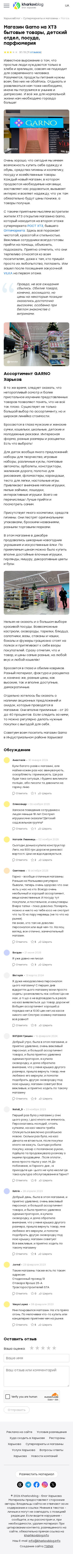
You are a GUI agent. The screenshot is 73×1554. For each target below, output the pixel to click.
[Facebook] (36, 1485)
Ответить (22, 793)
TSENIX (48, 1546)
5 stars (54, 1347)
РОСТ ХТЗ (35, 226)
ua (67, 5)
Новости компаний (44, 1456)
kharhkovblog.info (36, 1535)
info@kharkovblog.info (44, 1541)
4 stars (49, 1347)
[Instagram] (45, 1485)
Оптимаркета (14, 230)
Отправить (17, 1410)
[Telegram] (28, 1485)
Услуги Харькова (23, 1450)
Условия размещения (52, 1432)
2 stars (37, 1347)
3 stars (43, 1347)
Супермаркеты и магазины (44, 1444)
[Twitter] (53, 1485)
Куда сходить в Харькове (27, 1438)
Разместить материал (36, 1474)
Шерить (47, 793)
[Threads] (20, 1485)
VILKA (8, 273)
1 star (32, 1347)
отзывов (35, 52)
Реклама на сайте (19, 1432)
